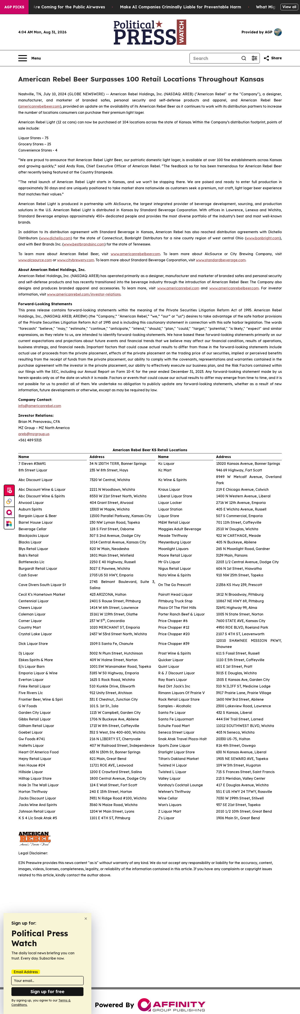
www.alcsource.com (35, 260)
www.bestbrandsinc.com (83, 244)
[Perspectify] (9, 501)
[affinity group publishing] (9, 512)
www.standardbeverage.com (221, 260)
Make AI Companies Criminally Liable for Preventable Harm (180, 6)
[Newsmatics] (9, 523)
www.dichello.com (55, 238)
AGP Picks (14, 7)
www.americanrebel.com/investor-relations (84, 294)
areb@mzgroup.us (33, 434)
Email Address (26, 972)
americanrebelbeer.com (40, 106)
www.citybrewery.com (75, 260)
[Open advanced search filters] (254, 58)
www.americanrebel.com (178, 288)
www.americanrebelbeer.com (135, 254)
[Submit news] (9, 490)
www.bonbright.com (263, 238)
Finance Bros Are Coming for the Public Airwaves (55, 6)
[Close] (86, 919)
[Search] (244, 58)
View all (289, 7)
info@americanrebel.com (39, 406)
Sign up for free (47, 991)
